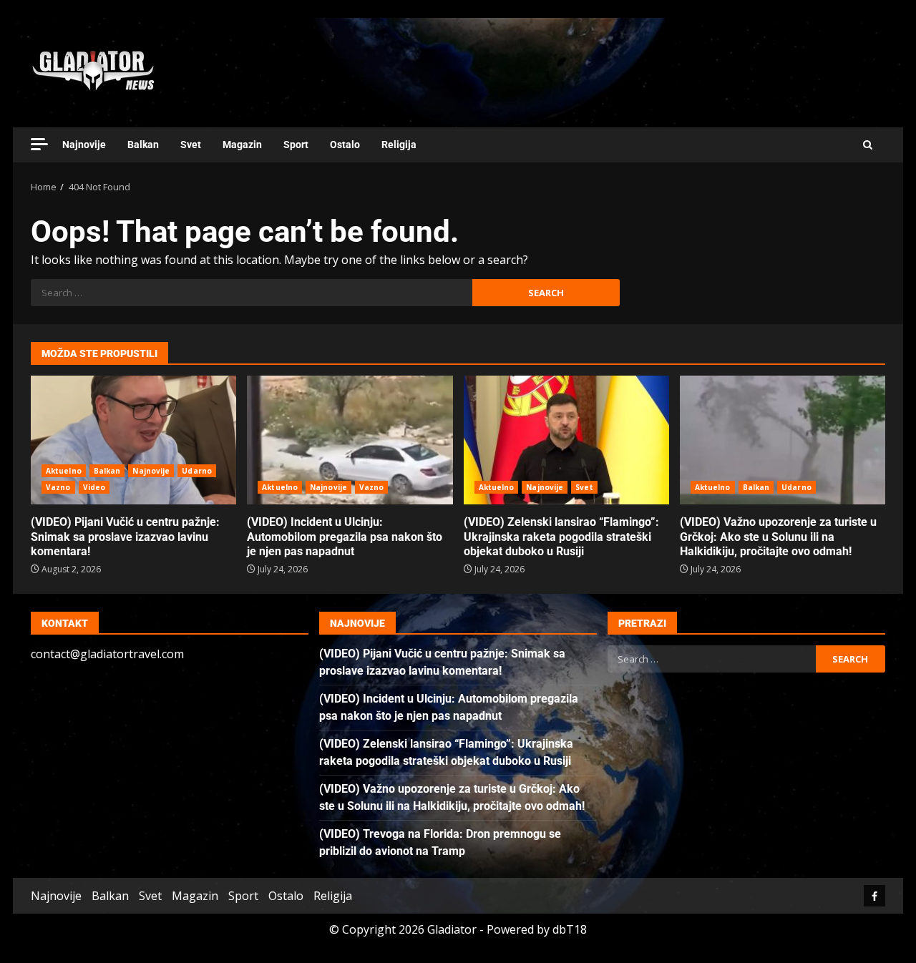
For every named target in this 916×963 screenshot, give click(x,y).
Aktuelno (64, 471)
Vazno (58, 487)
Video (94, 487)
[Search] (867, 145)
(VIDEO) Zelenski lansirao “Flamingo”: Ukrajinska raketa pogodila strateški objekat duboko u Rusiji (566, 440)
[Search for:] (251, 292)
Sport (295, 144)
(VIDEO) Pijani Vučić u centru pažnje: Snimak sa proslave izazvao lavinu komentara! (133, 440)
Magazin (242, 144)
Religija (398, 144)
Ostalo (345, 144)
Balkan (143, 144)
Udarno (197, 471)
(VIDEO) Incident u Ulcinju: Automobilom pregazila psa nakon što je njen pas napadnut (349, 440)
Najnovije (84, 144)
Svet (190, 144)
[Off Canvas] (39, 144)
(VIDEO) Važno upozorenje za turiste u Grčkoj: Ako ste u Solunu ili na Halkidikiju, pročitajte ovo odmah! (782, 440)
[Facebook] (874, 895)
